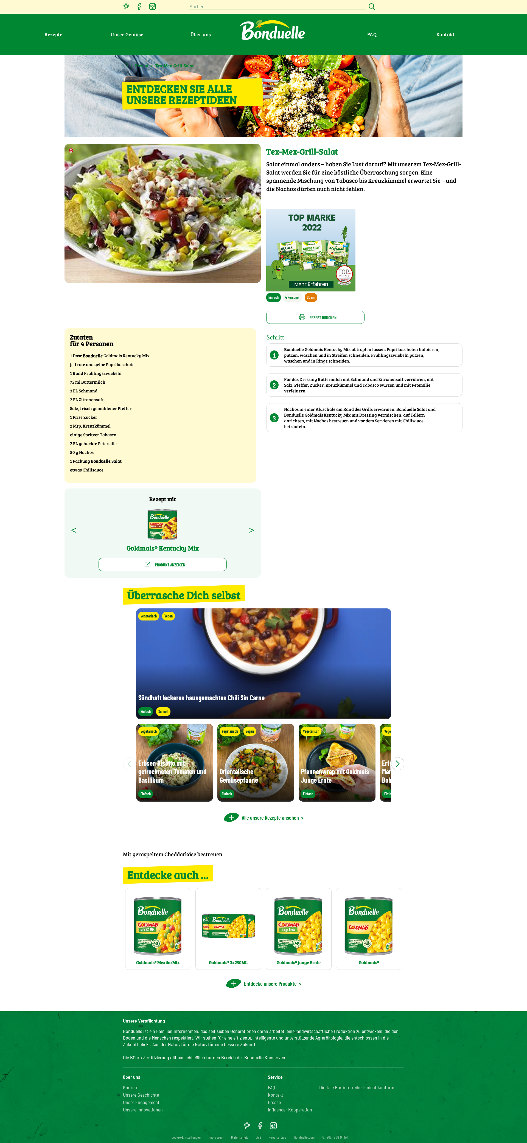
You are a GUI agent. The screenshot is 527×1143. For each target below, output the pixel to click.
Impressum (216, 1137)
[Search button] (371, 7)
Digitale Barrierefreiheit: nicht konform (356, 1087)
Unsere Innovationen (143, 1110)
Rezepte (53, 34)
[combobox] (277, 7)
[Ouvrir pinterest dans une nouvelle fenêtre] (126, 8)
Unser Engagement (141, 1102)
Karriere (130, 1087)
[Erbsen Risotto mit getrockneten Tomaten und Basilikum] (174, 799)
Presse (274, 1102)
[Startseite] (125, 65)
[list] (263, 764)
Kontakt (445, 34)
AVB (258, 1137)
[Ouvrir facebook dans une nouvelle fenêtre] (139, 8)
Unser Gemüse (127, 34)
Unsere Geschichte (141, 1095)
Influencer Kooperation (290, 1110)
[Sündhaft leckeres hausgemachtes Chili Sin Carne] (263, 716)
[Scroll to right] (397, 763)
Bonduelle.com (304, 1137)
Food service (277, 1137)
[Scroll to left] (129, 763)
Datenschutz (239, 1137)
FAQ (372, 34)
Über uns (200, 34)
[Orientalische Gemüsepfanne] (255, 799)
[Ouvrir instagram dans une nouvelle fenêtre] (152, 8)
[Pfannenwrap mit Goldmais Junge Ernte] (337, 799)
